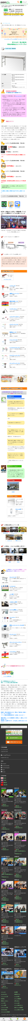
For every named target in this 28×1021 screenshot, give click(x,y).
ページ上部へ (3, 1020)
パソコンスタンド (12, 651)
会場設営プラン (17, 994)
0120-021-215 (18, 9)
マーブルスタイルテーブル (14, 347)
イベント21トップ (7, 39)
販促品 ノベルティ (4, 1000)
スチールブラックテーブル (14, 363)
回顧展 (10, 561)
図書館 (5, 554)
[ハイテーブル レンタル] (13, 70)
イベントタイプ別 (4, 996)
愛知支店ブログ (19, 853)
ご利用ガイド (17, 1020)
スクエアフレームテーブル (14, 355)
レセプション (9, 540)
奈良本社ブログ (6, 805)
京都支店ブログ (19, 876)
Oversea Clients (4, 1009)
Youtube (3, 771)
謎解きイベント (18, 540)
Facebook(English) (5, 767)
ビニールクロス (18, 96)
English (5, 780)
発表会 (18, 561)
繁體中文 (5, 782)
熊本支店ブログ (6, 943)
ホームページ (5, 964)
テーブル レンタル (7, 279)
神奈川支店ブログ (6, 828)
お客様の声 (10, 207)
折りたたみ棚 (18, 509)
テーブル (19, 39)
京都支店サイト (19, 875)
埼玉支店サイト (6, 920)
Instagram (4, 763)
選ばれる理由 (4, 207)
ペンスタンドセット (13, 308)
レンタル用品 (14, 39)
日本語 (5, 777)
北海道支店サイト (19, 920)
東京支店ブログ (19, 807)
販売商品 (3, 998)
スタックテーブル (12, 577)
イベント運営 (3, 1005)
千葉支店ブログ (6, 900)
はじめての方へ (4, 994)
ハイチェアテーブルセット (14, 316)
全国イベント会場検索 (18, 1007)
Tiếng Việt (5, 784)
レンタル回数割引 (17, 207)
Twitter (3, 769)
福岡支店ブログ (19, 898)
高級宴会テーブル (12, 332)
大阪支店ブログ (6, 849)
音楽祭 (13, 491)
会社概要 (16, 992)
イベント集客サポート (18, 1005)
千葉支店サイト (6, 898)
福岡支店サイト (19, 897)
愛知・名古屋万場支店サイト (20, 851)
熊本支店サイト (6, 942)
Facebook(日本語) (5, 765)
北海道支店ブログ (19, 921)
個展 (22, 554)
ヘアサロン (14, 554)
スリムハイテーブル (13, 339)
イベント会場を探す (7, 676)
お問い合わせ (24, 1020)
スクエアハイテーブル (13, 324)
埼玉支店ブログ (6, 921)
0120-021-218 (18, 11)
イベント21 (3, 992)
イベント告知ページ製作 (19, 1009)
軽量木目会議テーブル (13, 301)
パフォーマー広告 (4, 1007)
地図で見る (4, 804)
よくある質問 (10, 1020)
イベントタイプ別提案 (5, 1011)
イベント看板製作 (17, 998)
